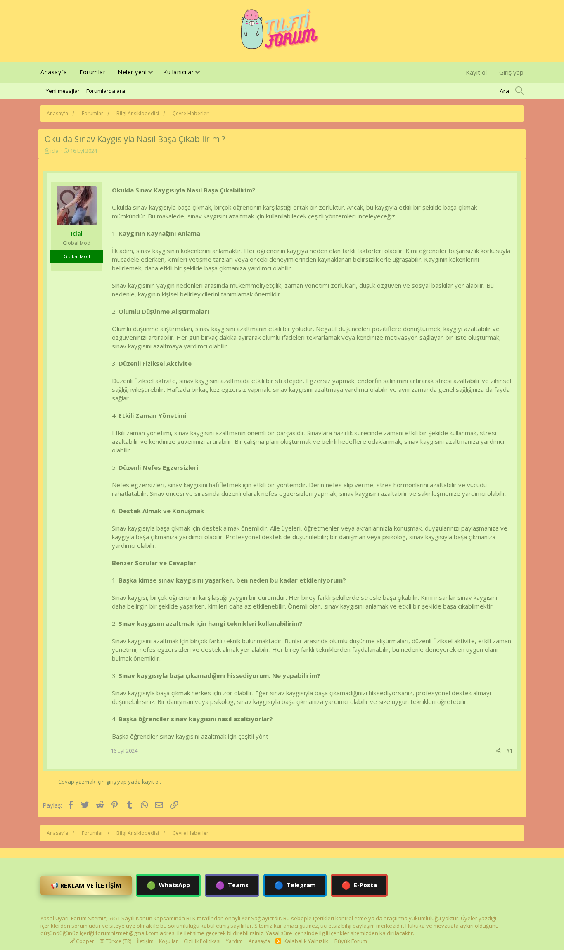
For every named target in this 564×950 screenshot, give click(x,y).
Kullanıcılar (178, 72)
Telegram (295, 885)
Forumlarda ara (105, 91)
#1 (509, 750)
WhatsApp (168, 885)
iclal (55, 150)
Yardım (234, 941)
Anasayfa (53, 72)
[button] (150, 73)
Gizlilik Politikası (202, 941)
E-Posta (359, 885)
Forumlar (92, 72)
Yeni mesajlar (63, 91)
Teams (232, 885)
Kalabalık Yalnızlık (306, 941)
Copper (84, 941)
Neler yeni (132, 72)
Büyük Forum (350, 941)
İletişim (145, 941)
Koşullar (168, 941)
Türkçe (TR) (117, 941)
